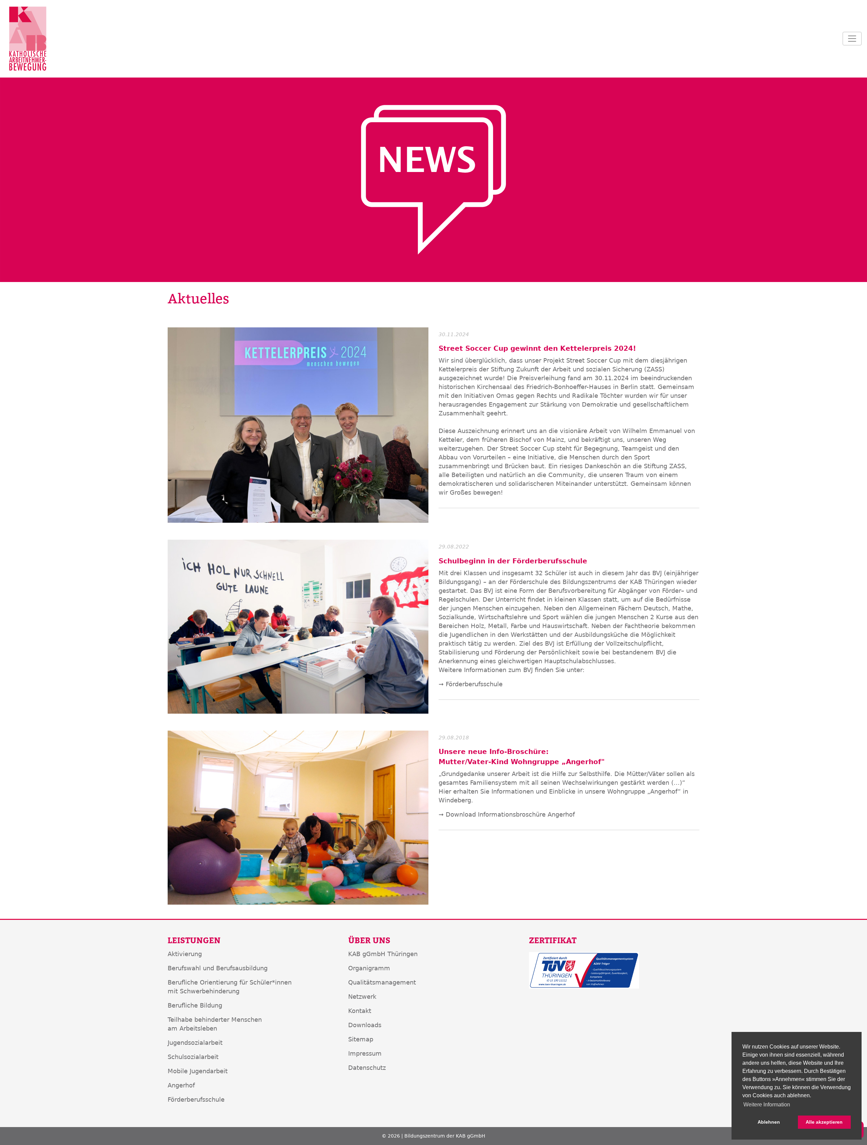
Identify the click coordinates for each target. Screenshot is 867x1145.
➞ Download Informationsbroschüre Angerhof (507, 814)
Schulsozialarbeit (193, 1056)
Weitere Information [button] (766, 1104)
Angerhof (181, 1085)
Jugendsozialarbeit (195, 1042)
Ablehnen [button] (769, 1122)
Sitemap (360, 1039)
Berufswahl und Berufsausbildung (218, 968)
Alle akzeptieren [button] (824, 1122)
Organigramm (369, 968)
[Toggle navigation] (852, 38)
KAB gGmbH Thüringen (383, 953)
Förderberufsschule (196, 1099)
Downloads (364, 1025)
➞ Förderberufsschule (471, 684)
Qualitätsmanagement (382, 982)
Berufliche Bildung (195, 1005)
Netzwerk (362, 996)
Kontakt (359, 1010)
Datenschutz (367, 1067)
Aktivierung (185, 953)
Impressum (365, 1053)
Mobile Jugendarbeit (198, 1071)
